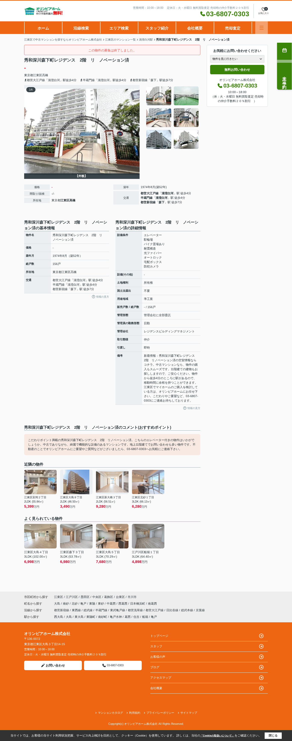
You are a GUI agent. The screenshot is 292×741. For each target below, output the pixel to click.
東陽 (92, 603)
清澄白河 (168, 193)
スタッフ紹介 (157, 28)
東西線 (77, 610)
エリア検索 (119, 28)
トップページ (159, 635)
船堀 (145, 616)
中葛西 (112, 603)
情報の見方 (102, 296)
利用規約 (134, 712)
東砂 (101, 603)
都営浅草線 (136, 610)
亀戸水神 (116, 616)
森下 (162, 202)
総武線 (88, 610)
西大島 (58, 616)
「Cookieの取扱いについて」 (217, 735)
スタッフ (156, 646)
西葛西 (123, 603)
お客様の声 (157, 656)
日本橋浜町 (138, 603)
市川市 (132, 597)
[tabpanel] (172, 117)
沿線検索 (81, 28)
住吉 (136, 616)
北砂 (75, 603)
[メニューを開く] (261, 27)
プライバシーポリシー (160, 712)
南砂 (66, 603)
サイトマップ (188, 712)
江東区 (37, 75)
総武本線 (187, 610)
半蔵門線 (147, 197)
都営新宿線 (148, 202)
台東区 (120, 597)
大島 (57, 603)
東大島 (79, 616)
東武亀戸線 (118, 610)
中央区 (96, 597)
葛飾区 (108, 597)
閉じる (273, 735)
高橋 (45, 75)
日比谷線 (172, 610)
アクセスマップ (160, 677)
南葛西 (152, 603)
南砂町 (102, 616)
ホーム (43, 28)
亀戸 (83, 603)
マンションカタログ (110, 712)
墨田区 (85, 597)
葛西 (128, 616)
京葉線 (200, 610)
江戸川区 (72, 597)
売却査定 (232, 28)
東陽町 (90, 616)
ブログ (154, 667)
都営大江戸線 (150, 193)
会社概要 (195, 28)
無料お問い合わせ (237, 69)
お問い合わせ (55, 665)
